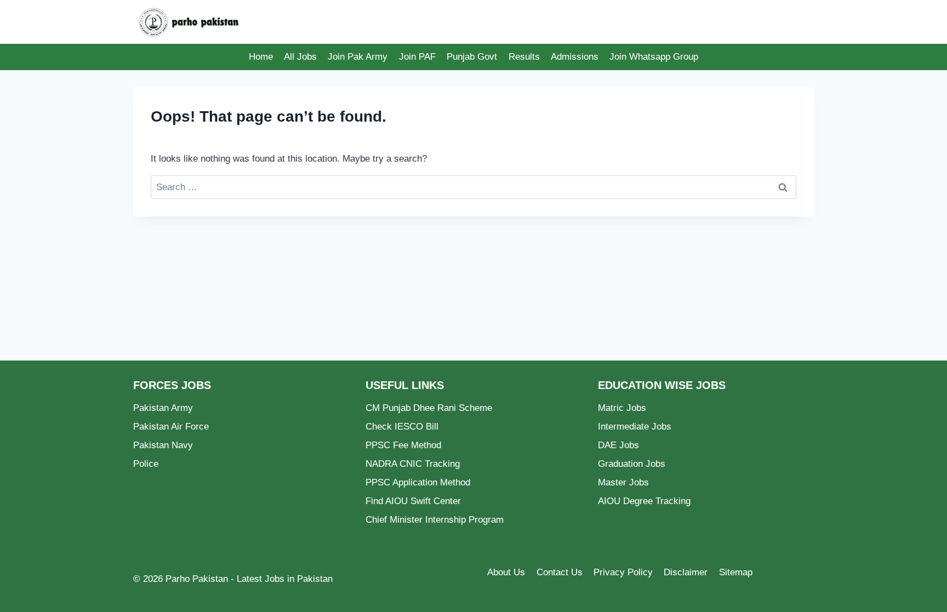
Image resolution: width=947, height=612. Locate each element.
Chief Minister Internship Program (435, 519)
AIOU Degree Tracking (644, 501)
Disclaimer (686, 572)
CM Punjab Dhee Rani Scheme (429, 408)
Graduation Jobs (631, 464)
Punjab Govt (472, 57)
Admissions (574, 57)
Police (145, 464)
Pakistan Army (163, 408)
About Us (506, 572)
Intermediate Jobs (634, 426)
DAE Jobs (618, 445)
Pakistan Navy (163, 445)
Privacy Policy (623, 572)
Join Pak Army (357, 57)
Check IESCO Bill (402, 426)
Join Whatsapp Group (653, 57)
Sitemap (735, 572)
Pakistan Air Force (171, 426)
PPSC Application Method (418, 482)
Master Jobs (623, 482)
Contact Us (560, 572)
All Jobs (300, 57)
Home (261, 57)
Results (524, 57)
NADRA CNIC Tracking (413, 464)
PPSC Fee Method (403, 445)
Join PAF (417, 57)
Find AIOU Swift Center (413, 501)
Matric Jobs (622, 408)
